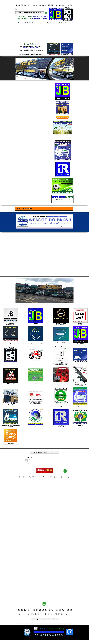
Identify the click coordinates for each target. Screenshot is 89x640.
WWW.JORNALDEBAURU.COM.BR (30, 47)
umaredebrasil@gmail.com (28, 50)
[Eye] (27, 632)
